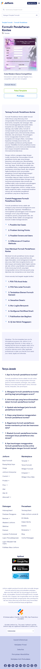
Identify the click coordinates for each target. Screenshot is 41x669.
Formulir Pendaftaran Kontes (15, 28)
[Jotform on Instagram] (31, 665)
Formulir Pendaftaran (20, 22)
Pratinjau (20, 96)
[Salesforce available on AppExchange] (20, 576)
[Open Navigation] (39, 3)
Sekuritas (20, 649)
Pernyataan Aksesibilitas (20, 654)
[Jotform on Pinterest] (24, 665)
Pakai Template (20, 90)
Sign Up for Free (32, 3)
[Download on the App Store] (20, 568)
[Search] (4, 10)
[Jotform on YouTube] (28, 665)
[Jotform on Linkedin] (13, 665)
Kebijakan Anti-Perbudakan (20, 659)
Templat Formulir (7, 22)
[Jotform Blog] (20, 665)
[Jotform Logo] (7, 3)
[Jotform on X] (9, 665)
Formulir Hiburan (10, 85)
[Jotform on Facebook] (5, 665)
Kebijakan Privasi (21, 645)
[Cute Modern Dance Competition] (20, 53)
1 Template (6, 33)
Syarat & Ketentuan (21, 640)
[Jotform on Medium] (16, 665)
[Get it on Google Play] (20, 561)
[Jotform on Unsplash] (35, 665)
